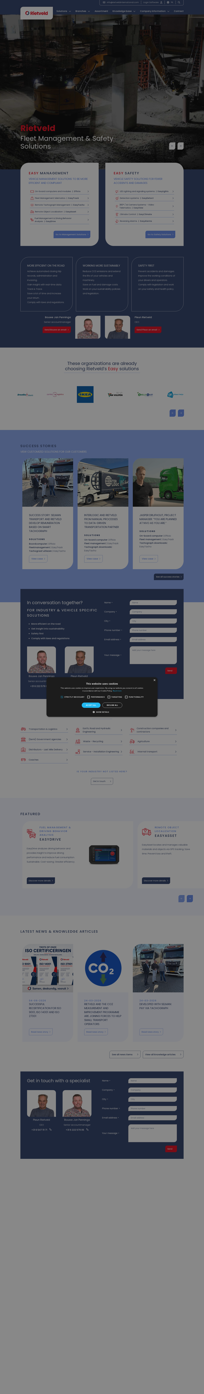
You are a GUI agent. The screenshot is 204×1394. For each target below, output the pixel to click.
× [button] (154, 680)
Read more (117, 691)
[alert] (102, 697)
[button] (102, 712)
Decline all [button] (112, 705)
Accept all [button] (91, 705)
